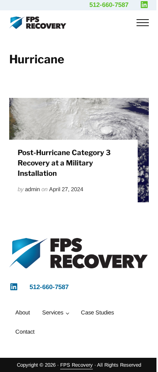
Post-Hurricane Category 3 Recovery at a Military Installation (64, 163)
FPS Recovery (76, 365)
